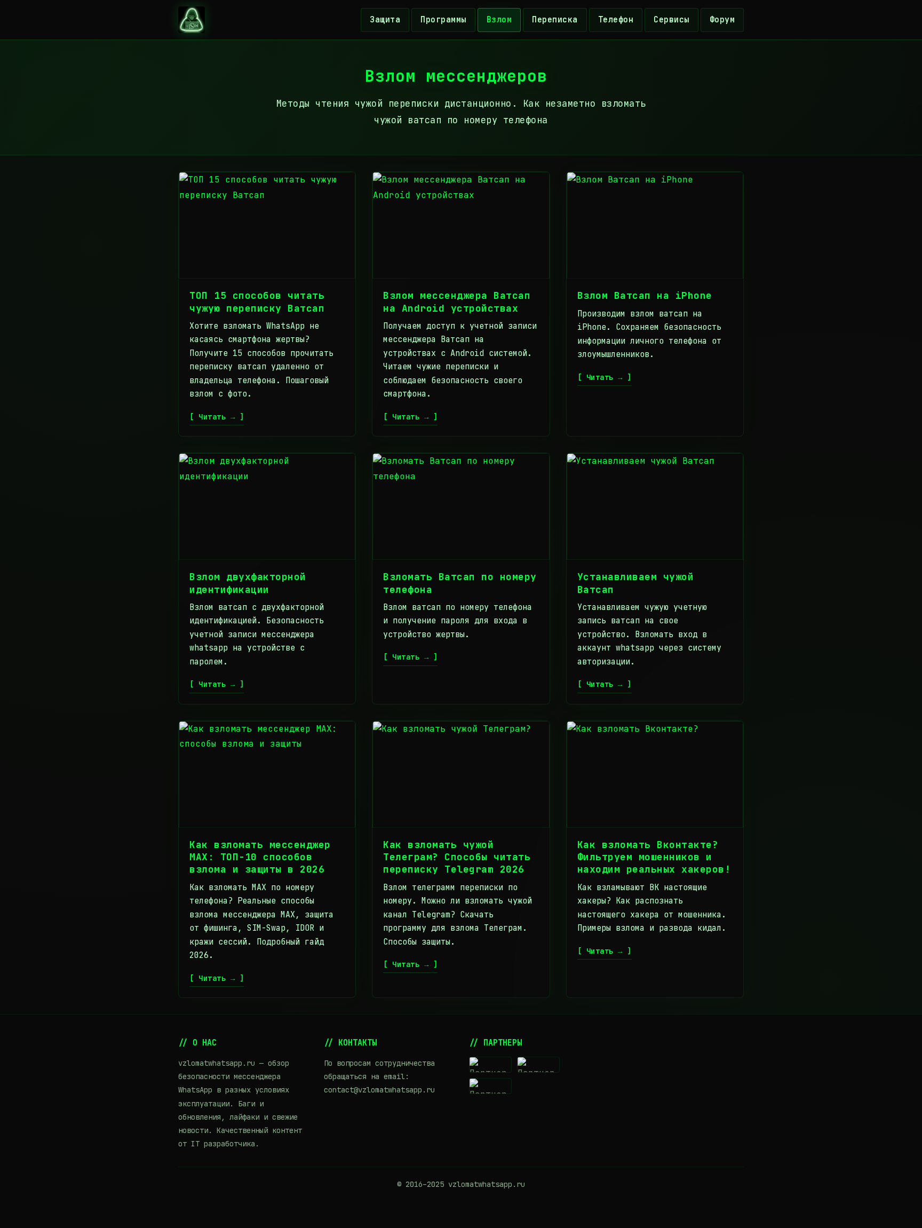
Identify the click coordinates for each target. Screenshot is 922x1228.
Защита (385, 19)
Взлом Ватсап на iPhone (644, 295)
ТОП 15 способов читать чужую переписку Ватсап (256, 301)
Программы (443, 19)
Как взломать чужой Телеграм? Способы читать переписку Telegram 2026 (456, 857)
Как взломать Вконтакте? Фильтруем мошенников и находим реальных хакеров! (654, 857)
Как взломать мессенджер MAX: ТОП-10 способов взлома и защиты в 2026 (260, 857)
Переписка (555, 19)
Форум (722, 19)
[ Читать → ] (216, 417)
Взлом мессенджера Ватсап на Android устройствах (456, 301)
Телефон (616, 19)
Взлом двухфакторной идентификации (247, 583)
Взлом (499, 19)
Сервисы (671, 19)
